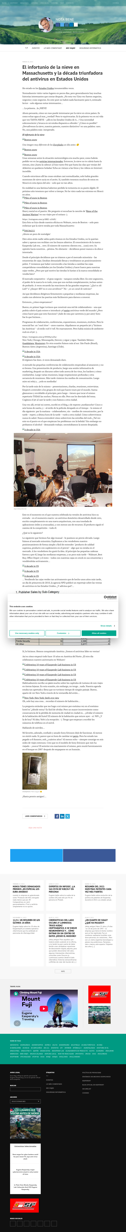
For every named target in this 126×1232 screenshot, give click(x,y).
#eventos (15, 1045)
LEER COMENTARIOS (35, 816)
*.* (26, 48)
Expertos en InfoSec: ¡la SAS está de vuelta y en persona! (62, 889)
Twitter (62, 25)
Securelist (86, 1089)
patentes (80, 1054)
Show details (106, 626)
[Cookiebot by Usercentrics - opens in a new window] (106, 597)
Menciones (24, 3)
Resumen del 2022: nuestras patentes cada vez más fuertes (98, 889)
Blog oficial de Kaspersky (93, 1085)
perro (75, 736)
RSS (54, 1223)
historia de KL (103, 1048)
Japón (36, 1051)
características (88, 1045)
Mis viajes (70, 48)
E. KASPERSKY (13, 3)
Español (116, 3)
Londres (100, 1051)
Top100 (36, 1057)
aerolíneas (25, 1045)
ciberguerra (16, 1048)
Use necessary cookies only (27, 633)
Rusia (88, 1054)
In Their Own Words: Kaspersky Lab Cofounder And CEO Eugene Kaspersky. (25, 1187)
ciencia (26, 1048)
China (100, 1045)
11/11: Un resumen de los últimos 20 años (26, 921)
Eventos (54, 3)
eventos (55, 1048)
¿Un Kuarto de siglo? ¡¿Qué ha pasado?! (96, 921)
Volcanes (64, 1057)
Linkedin (71, 25)
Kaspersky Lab (58, 1051)
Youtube (40, 1223)
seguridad (103, 1054)
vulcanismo (75, 1057)
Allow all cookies (99, 633)
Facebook (58, 25)
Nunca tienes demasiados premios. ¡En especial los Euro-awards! (26, 889)
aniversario (64, 1045)
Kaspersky (86, 1081)
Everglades (58, 144)
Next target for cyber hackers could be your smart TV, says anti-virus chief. (25, 1156)
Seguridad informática (90, 48)
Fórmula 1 (78, 1048)
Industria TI (26, 1051)
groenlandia (90, 1048)
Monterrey (40, 343)
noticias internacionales (51, 161)
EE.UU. (47, 1048)
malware (110, 1051)
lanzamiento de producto (77, 1051)
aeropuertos (38, 1045)
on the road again (66, 1054)
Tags (62, 3)
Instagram (67, 25)
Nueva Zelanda (37, 1054)
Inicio (4, 3)
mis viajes (24, 1054)
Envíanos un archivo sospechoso (96, 1077)
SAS (94, 1054)
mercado (14, 1054)
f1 (62, 1048)
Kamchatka (45, 1051)
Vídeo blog (44, 3)
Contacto (70, 3)
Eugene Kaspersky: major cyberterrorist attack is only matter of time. (25, 1172)
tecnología (26, 1057)
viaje (49, 1057)
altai (55, 1045)
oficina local (51, 1054)
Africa (48, 1045)
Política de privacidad (91, 1073)
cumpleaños (37, 1048)
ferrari (68, 1048)
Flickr (47, 1223)
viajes (55, 1057)
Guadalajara (28, 343)
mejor (67, 310)
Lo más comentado (53, 48)
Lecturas (34, 3)
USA (42, 1057)
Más (63, 971)
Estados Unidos (46, 88)
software (15, 1057)
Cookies (85, 1093)
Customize (61, 633)
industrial (15, 1051)
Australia (76, 1045)
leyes (92, 1051)
